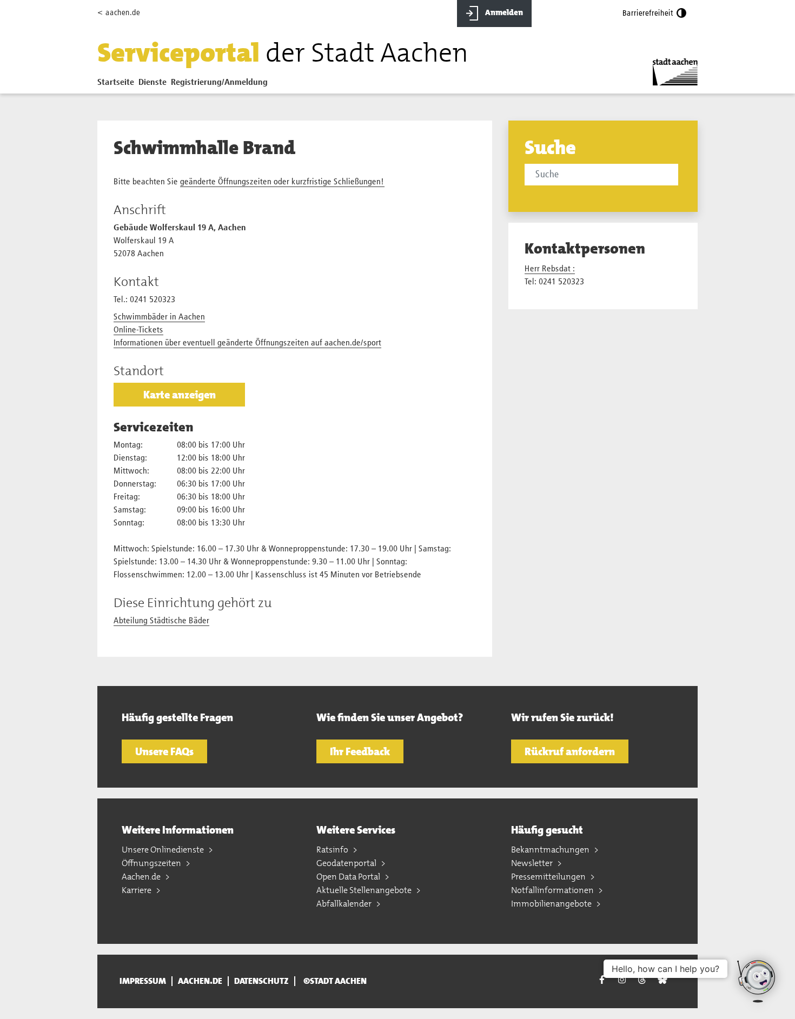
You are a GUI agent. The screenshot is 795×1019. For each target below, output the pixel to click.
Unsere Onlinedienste (164, 849)
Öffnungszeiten (152, 863)
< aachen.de (118, 13)
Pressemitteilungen (549, 876)
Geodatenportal (347, 863)
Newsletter (532, 863)
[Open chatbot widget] (757, 981)
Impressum (143, 981)
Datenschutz (261, 981)
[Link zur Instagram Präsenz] (622, 980)
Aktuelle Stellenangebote (364, 890)
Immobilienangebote (552, 903)
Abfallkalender (344, 903)
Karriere (137, 890)
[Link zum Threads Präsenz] (642, 980)
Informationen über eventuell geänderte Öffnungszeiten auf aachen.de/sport (247, 343)
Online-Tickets (138, 330)
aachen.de (200, 981)
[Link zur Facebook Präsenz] (602, 981)
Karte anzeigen (179, 395)
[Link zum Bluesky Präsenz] (662, 980)
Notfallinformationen (553, 890)
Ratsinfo (333, 849)
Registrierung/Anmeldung (219, 82)
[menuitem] (117, 85)
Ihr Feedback (360, 751)
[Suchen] (680, 176)
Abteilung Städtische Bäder (161, 621)
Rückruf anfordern (570, 751)
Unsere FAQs (164, 751)
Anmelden (503, 12)
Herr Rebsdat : (550, 269)
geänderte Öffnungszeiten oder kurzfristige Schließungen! (282, 182)
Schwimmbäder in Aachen (159, 317)
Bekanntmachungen (551, 849)
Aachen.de (142, 876)
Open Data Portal (349, 876)
